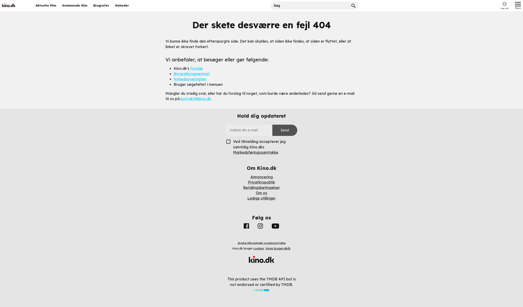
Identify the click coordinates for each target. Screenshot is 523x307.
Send (285, 130)
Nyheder (122, 5)
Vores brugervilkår (277, 248)
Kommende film (74, 5)
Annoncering (261, 177)
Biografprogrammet (192, 73)
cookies (258, 248)
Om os (261, 193)
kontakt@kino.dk (196, 98)
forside (196, 68)
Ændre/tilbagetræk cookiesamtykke (262, 243)
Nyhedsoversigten (190, 79)
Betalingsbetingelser (261, 187)
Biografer (101, 5)
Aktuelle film (46, 5)
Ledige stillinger (261, 198)
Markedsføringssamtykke (255, 152)
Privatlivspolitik (261, 182)
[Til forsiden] (14, 5)
